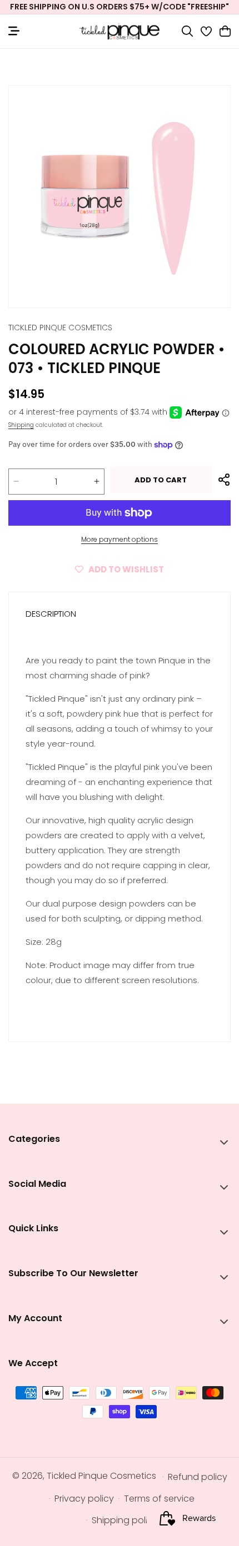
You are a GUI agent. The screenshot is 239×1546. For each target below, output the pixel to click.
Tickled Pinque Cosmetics (101, 1475)
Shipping (21, 425)
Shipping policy (125, 1520)
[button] (187, 31)
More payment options (119, 539)
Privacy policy (84, 1498)
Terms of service (159, 1498)
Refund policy (197, 1477)
